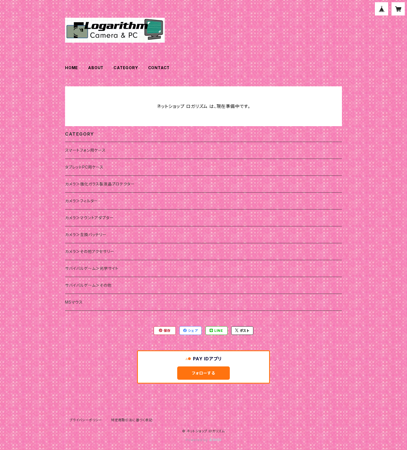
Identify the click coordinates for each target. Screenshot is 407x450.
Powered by (197, 440)
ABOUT (96, 67)
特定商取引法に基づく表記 (132, 420)
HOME (71, 67)
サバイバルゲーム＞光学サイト (92, 268)
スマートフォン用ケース (85, 150)
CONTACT (159, 67)
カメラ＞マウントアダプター (89, 217)
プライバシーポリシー (85, 420)
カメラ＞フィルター (81, 200)
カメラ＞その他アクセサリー (89, 251)
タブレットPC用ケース (84, 167)
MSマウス (74, 302)
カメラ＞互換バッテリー (86, 234)
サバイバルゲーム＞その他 (88, 285)
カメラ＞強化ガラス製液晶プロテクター (100, 184)
